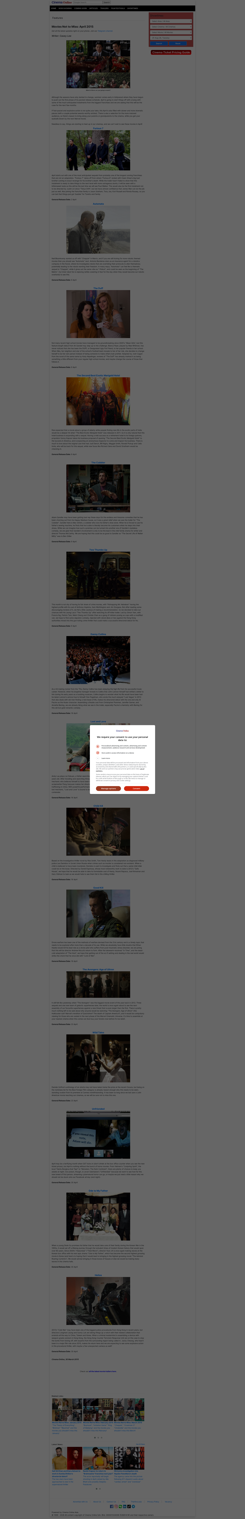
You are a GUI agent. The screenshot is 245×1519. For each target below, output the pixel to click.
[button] (122, 758)
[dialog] (122, 759)
